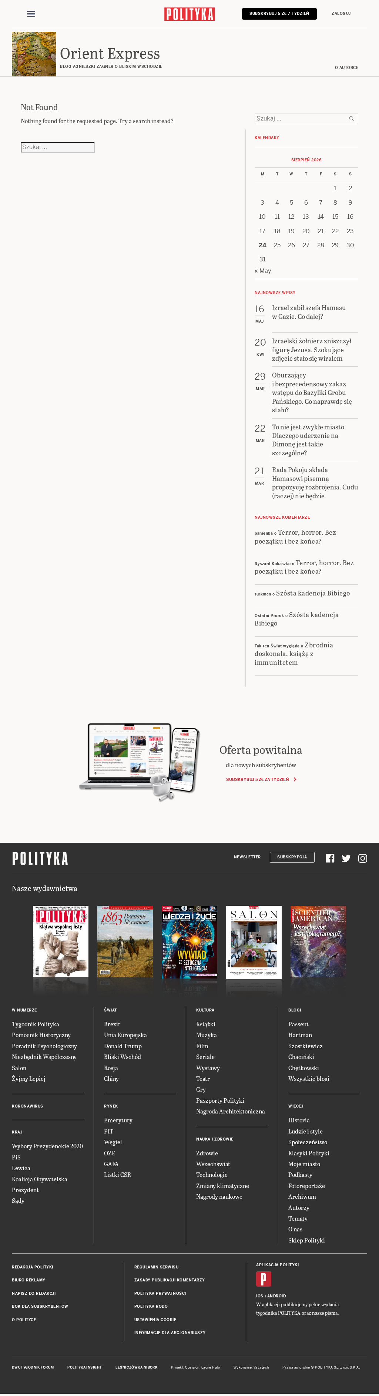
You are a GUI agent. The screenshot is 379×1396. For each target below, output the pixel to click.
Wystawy (208, 1067)
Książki (205, 1024)
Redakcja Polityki (32, 1267)
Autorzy (298, 1207)
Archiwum (302, 1196)
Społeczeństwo (307, 1142)
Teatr (203, 1078)
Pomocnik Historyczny (41, 1034)
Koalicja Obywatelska (39, 1179)
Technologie (212, 1174)
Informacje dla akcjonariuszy (170, 1332)
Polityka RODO (151, 1306)
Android (276, 1296)
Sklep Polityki (306, 1240)
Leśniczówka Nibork (136, 1367)
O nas (295, 1229)
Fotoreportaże (306, 1185)
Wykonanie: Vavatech (251, 1367)
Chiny (111, 1078)
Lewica (21, 1168)
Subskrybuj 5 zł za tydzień (257, 779)
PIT (108, 1131)
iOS (260, 1296)
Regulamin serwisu (156, 1267)
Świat (110, 1010)
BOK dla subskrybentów (40, 1306)
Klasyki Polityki (308, 1153)
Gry (201, 1089)
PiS (16, 1157)
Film (202, 1046)
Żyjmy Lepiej (29, 1078)
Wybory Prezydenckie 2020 (47, 1146)
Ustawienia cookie (155, 1319)
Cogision (192, 1367)
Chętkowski (303, 1067)
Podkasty (300, 1174)
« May (263, 271)
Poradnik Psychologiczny (44, 1046)
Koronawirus (27, 1106)
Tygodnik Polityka (35, 1024)
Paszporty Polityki (220, 1100)
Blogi (294, 1010)
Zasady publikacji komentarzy (169, 1280)
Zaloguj (341, 13)
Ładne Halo (210, 1367)
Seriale (205, 1056)
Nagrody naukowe (219, 1196)
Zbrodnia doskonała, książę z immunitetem (294, 653)
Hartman (300, 1034)
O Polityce (24, 1319)
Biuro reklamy (29, 1280)
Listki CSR (117, 1174)
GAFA (111, 1163)
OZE (109, 1153)
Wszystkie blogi (308, 1078)
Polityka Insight (84, 1367)
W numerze (24, 1010)
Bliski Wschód (122, 1056)
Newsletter (247, 857)
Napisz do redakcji (34, 1293)
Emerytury (118, 1120)
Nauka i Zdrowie (215, 1139)
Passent (298, 1024)
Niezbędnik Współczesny (44, 1056)
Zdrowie (207, 1153)
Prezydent (25, 1189)
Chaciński (301, 1056)
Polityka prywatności (160, 1293)
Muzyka (206, 1034)
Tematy (298, 1218)
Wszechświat (213, 1163)
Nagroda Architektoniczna (230, 1111)
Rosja (111, 1067)
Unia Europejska (125, 1034)
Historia (299, 1120)
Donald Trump (123, 1046)
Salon (19, 1067)
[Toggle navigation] (31, 14)
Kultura (205, 1010)
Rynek (111, 1106)
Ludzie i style (305, 1131)
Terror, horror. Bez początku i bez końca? (295, 536)
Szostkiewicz (305, 1046)
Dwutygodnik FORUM (33, 1367)
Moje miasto (304, 1163)
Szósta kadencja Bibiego (313, 592)
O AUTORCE (347, 67)
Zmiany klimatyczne (222, 1185)
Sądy (18, 1200)
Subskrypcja (292, 857)
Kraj (17, 1132)
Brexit (112, 1024)
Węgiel (113, 1142)
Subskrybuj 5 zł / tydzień (279, 13)
